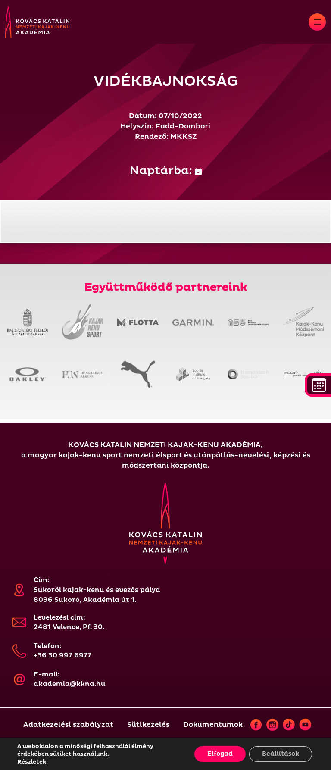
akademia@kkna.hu (70, 684)
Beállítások (280, 753)
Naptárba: (162, 171)
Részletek (31, 761)
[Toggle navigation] (317, 22)
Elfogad (220, 753)
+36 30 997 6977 (62, 655)
